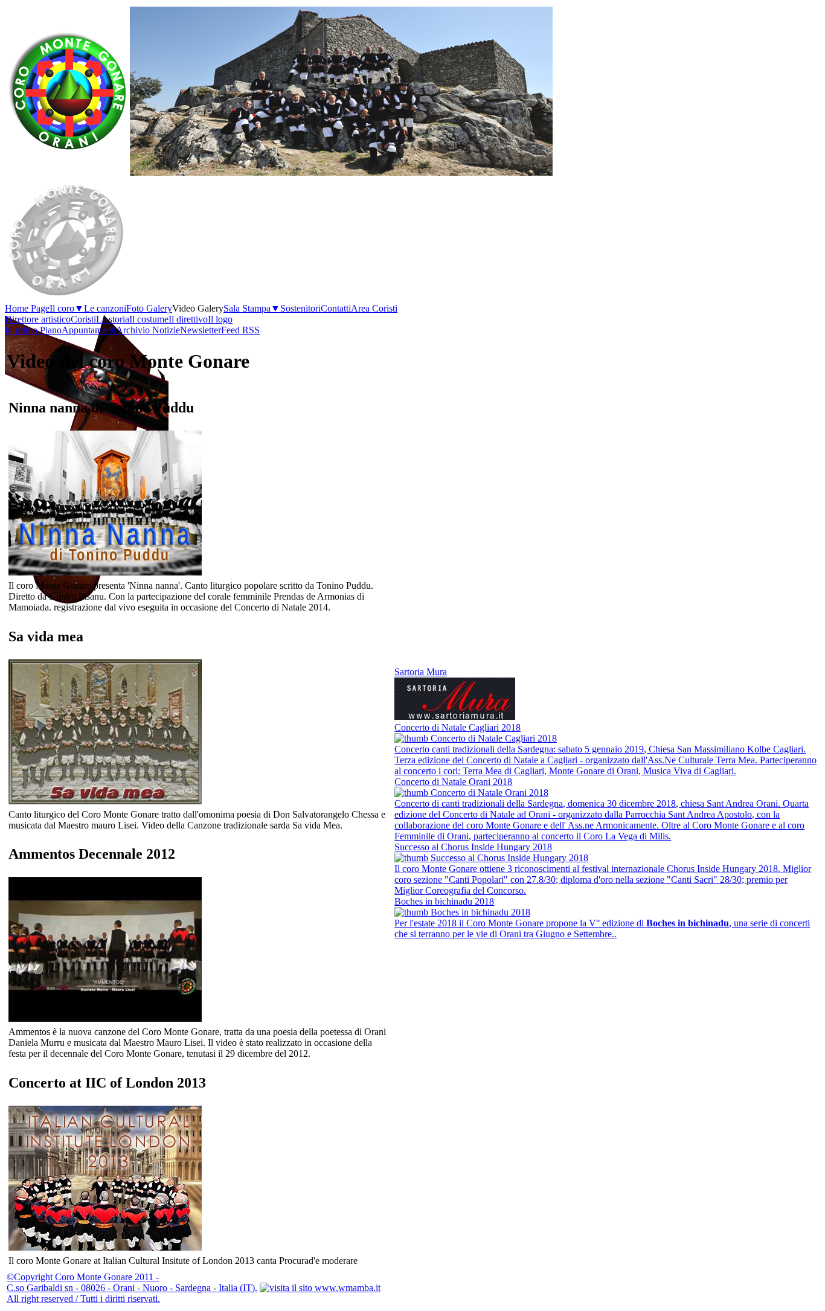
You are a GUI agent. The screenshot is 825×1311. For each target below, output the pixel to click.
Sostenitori (300, 308)
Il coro (67, 308)
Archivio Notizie (148, 330)
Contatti (336, 308)
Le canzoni (105, 308)
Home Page (27, 308)
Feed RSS (240, 330)
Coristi (83, 319)
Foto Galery (149, 308)
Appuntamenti (89, 330)
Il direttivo (188, 319)
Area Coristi (374, 308)
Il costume (149, 319)
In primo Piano (33, 330)
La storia (112, 319)
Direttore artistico (38, 319)
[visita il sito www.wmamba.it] (320, 1288)
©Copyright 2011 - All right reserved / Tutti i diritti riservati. (132, 1288)
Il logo (220, 319)
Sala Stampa (251, 308)
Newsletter (200, 330)
